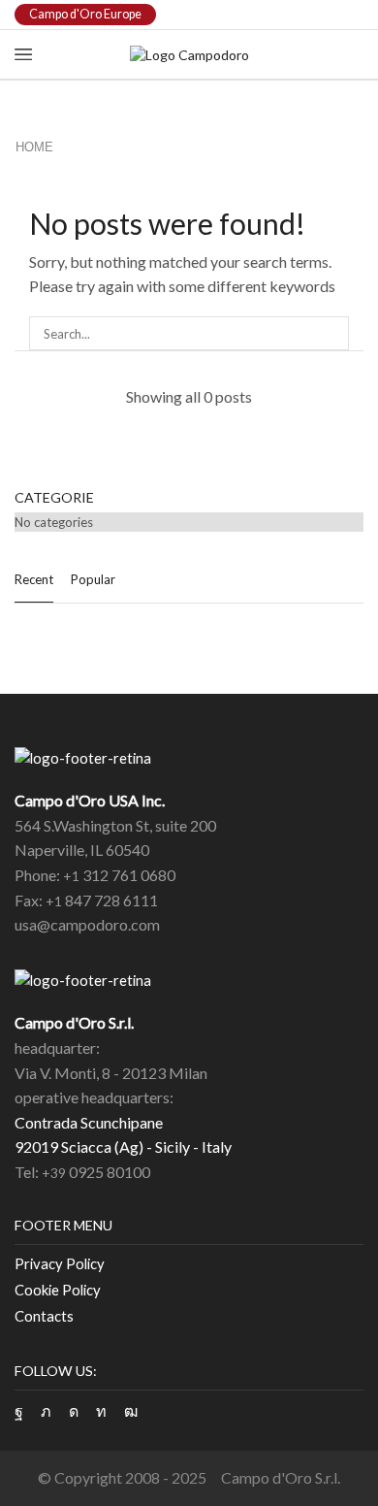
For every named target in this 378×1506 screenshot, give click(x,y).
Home (34, 147)
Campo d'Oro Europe (85, 14)
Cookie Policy (58, 1289)
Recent (34, 579)
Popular (93, 579)
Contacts (44, 1316)
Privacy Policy (60, 1263)
